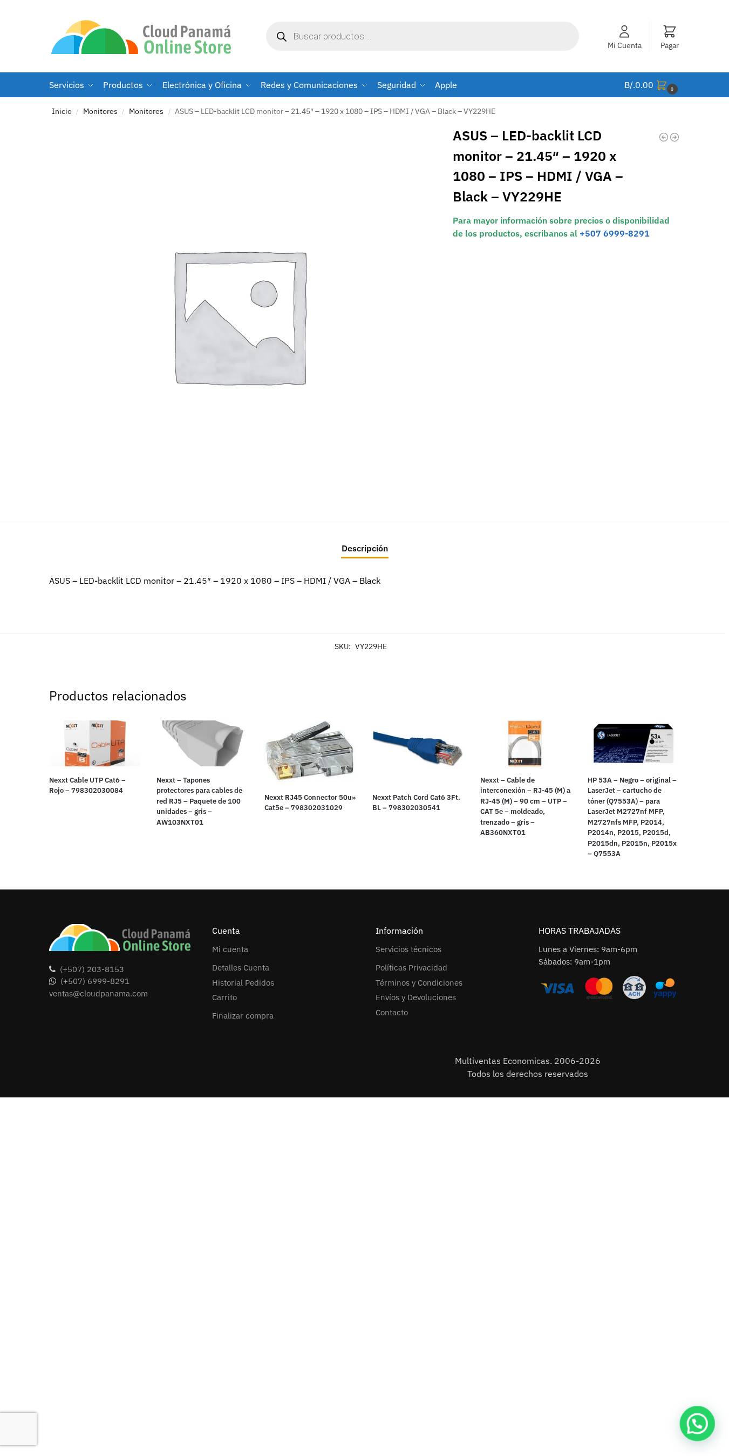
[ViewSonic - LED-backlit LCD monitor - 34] (674, 137)
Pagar (669, 45)
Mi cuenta (230, 949)
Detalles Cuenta (240, 967)
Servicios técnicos (408, 949)
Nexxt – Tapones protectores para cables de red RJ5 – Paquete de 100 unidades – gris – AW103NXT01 (199, 801)
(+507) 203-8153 (92, 969)
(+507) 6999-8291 (95, 981)
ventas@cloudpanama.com (98, 993)
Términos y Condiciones (419, 983)
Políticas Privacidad (411, 967)
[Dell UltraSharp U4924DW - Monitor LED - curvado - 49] (663, 137)
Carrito (224, 997)
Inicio (62, 111)
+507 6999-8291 (615, 233)
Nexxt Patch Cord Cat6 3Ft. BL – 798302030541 (416, 803)
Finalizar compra (243, 1015)
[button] (652, 85)
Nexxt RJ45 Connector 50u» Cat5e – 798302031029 (310, 803)
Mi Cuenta (625, 45)
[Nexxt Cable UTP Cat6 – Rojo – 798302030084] (95, 743)
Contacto (392, 1012)
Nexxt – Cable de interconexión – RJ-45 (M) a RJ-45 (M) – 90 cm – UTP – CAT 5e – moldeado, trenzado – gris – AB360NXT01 (525, 807)
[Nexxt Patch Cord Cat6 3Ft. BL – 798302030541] (418, 752)
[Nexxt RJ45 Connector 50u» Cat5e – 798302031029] (310, 752)
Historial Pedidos (243, 983)
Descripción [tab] (365, 548)
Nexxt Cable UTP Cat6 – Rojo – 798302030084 (87, 786)
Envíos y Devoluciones (416, 997)
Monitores (100, 111)
